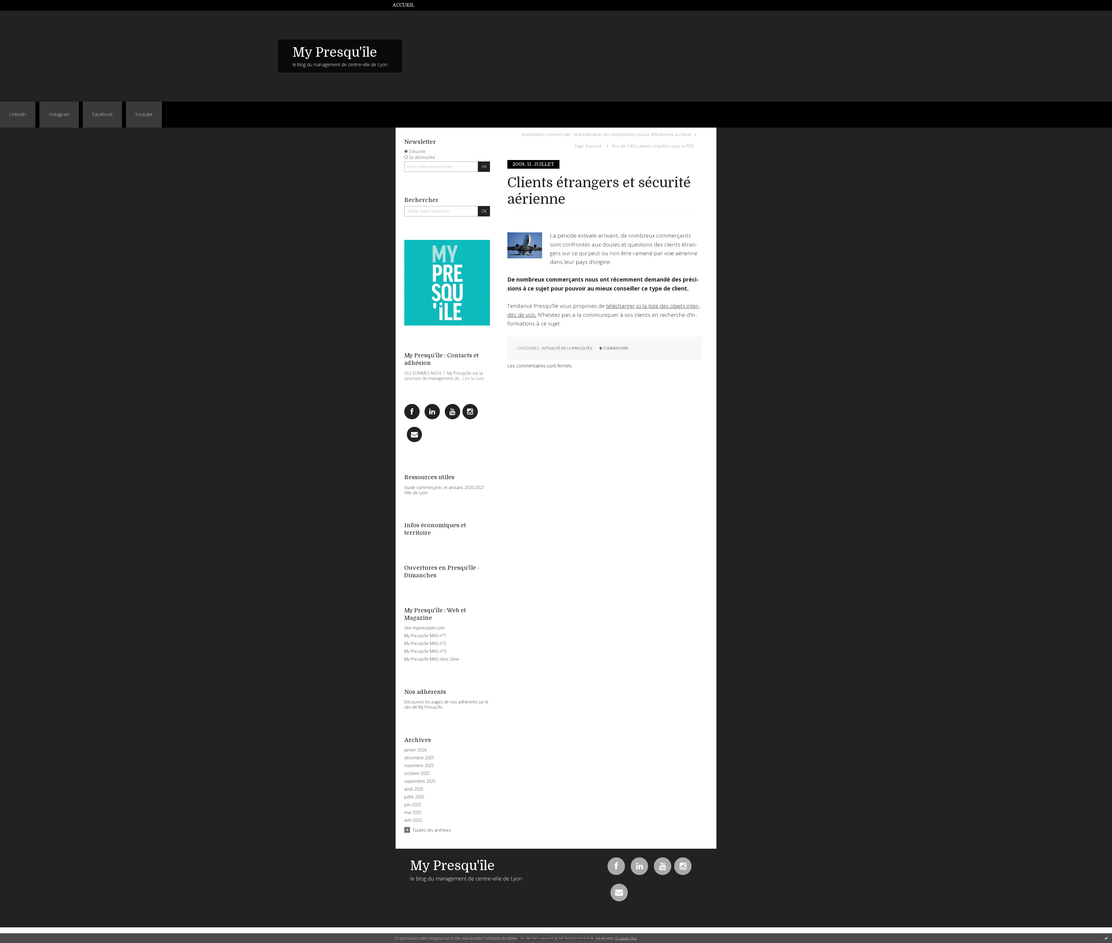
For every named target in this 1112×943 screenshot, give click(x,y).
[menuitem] (406, 5)
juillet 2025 (414, 796)
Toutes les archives (432, 830)
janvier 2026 (415, 750)
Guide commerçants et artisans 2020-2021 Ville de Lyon (444, 490)
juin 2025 (412, 804)
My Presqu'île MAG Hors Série (431, 659)
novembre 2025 (419, 765)
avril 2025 (413, 820)
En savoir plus (626, 938)
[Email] (414, 434)
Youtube (144, 114)
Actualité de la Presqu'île (567, 348)
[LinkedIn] (432, 411)
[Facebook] (412, 411)
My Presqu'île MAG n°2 (425, 643)
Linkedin (17, 114)
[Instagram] (470, 411)
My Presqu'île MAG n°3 (425, 651)
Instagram (59, 114)
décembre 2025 (419, 757)
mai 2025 (413, 812)
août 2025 (413, 789)
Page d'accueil (588, 146)
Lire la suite (473, 378)
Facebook (102, 114)
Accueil (403, 5)
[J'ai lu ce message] (1106, 938)
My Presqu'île (334, 52)
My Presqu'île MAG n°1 (425, 635)
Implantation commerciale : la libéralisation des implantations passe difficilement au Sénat (606, 134)
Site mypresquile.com (424, 627)
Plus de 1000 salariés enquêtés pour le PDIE (653, 146)
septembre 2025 (420, 781)
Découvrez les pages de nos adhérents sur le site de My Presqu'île (446, 704)
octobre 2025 (417, 773)
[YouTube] (452, 411)
